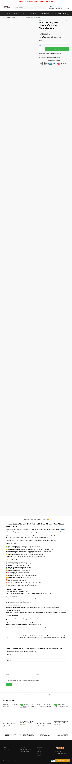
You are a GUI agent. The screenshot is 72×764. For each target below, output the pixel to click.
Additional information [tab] (36, 519)
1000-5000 (5, 719)
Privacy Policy (7, 749)
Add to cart (57, 49)
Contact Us (22, 747)
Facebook (39, 747)
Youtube (39, 755)
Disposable (62, 529)
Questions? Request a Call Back (62, 760)
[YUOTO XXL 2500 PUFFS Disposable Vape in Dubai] (10, 711)
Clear (40, 45)
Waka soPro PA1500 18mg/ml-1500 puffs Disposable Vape (61, 722)
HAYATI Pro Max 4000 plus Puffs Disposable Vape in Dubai (27, 722)
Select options (10, 729)
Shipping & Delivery (24, 751)
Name (7, 674)
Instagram (39, 751)
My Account (51, 8)
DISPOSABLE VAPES (11, 17)
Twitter (38, 749)
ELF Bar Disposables (40, 694)
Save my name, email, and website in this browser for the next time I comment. (23, 680)
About (5, 747)
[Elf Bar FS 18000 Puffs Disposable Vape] (67, 21)
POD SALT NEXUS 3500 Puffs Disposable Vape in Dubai (44, 724)
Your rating (9, 654)
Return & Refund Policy (25, 749)
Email (37, 674)
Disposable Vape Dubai (52, 694)
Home (4, 17)
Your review (9, 660)
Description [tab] (26, 519)
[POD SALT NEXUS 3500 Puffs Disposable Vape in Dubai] (44, 711)
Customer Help (59, 8)
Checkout (67, 8)
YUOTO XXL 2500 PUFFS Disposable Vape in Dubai (9, 724)
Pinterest (39, 753)
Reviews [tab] (45, 519)
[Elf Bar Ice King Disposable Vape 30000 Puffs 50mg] (68, 21)
